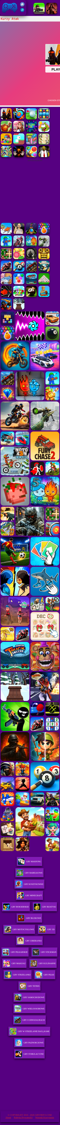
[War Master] (6, 246)
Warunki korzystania (44, 1117)
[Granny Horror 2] (18, 233)
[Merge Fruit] (18, 258)
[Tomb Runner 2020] (44, 258)
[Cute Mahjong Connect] (44, 144)
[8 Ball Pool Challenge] (31, 296)
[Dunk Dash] (44, 296)
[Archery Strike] (18, 118)
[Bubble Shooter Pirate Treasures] (31, 156)
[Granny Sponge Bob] (44, 156)
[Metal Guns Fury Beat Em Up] (39, 13)
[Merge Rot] (6, 283)
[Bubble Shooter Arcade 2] (18, 283)
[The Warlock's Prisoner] (51, 13)
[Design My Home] (18, 131)
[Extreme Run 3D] (31, 233)
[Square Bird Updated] (18, 144)
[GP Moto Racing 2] (6, 271)
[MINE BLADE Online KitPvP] (6, 156)
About (8, 1117)
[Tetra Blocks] (31, 131)
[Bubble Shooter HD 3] (44, 233)
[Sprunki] (18, 296)
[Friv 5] (22, 6)
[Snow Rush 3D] (6, 233)
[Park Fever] (31, 144)
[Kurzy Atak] (6, 118)
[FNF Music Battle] (6, 144)
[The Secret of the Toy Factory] (18, 156)
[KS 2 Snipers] (44, 246)
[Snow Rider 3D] (18, 309)
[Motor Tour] (18, 246)
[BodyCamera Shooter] (31, 271)
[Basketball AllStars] (6, 131)
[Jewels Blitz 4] (44, 118)
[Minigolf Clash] (31, 118)
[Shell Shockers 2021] (44, 271)
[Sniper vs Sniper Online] (31, 258)
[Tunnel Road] (6, 296)
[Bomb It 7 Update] (6, 258)
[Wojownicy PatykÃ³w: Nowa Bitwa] (6, 309)
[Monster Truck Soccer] (31, 283)
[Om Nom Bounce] (44, 131)
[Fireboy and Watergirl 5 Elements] (31, 246)
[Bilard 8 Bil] (18, 271)
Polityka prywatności (23, 1117)
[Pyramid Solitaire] (44, 283)
